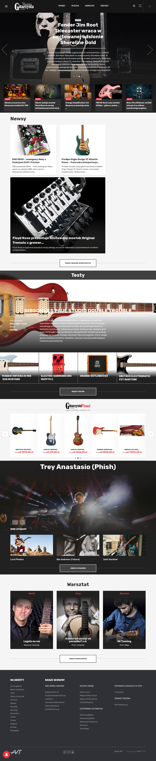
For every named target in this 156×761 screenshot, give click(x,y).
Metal (32, 593)
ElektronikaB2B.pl (86, 715)
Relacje (13, 703)
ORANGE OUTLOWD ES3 (94, 375)
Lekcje (13, 717)
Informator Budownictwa (54, 702)
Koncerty (13, 700)
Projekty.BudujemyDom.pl (55, 696)
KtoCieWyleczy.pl (121, 705)
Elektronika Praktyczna (89, 722)
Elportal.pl (84, 725)
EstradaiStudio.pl (86, 702)
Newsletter (14, 731)
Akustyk (124, 593)
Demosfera (14, 713)
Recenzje (14, 710)
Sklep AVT (118, 751)
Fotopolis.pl (119, 692)
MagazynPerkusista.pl (88, 699)
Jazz (78, 593)
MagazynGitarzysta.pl (88, 696)
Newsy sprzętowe (17, 690)
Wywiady (13, 707)
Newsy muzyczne (17, 696)
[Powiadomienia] (6, 754)
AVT (139, 751)
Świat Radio (84, 729)
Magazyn (13, 724)
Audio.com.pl (85, 692)
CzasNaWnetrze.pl (52, 709)
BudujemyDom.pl (51, 692)
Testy (12, 693)
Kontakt (105, 6)
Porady (13, 720)
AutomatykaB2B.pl (87, 718)
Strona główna (16, 686)
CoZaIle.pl (49, 699)
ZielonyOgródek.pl (52, 706)
